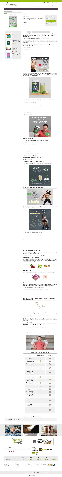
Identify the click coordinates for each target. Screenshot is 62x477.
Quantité (47, 18)
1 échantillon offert (31, 459)
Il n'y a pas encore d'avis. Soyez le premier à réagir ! (13, 419)
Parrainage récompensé (29, 465)
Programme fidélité (28, 464)
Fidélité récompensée (39, 459)
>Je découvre (31, 434)
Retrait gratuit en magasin (46, 459)
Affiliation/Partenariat (39, 465)
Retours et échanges (6, 465)
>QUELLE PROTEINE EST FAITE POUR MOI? (13, 434)
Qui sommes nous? (17, 464)
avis (23, 16)
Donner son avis (27, 16)
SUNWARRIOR (25, 14)
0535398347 (54, 459)
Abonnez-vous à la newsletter (9, 447)
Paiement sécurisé (15, 458)
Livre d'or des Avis (17, 465)
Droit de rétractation (17, 468)
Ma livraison (5, 464)
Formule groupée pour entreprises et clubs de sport (41, 464)
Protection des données (18, 467)
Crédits (34, 475)
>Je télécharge (48, 434)
